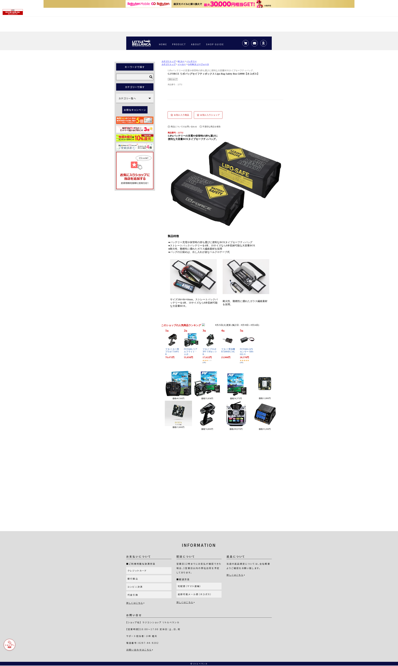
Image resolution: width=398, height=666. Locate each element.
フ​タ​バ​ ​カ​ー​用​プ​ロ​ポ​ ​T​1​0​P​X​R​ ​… (172, 352)
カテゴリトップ (169, 61)
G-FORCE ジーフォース (198, 64)
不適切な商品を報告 (211, 126)
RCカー (181, 61)
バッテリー (192, 61)
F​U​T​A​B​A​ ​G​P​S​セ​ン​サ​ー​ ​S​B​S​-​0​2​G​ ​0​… (247, 352)
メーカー (182, 64)
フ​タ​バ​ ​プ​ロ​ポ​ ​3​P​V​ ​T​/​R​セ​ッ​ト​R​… (210, 352)
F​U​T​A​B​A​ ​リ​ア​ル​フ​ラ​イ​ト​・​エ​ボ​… (190, 352)
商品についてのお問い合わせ (184, 126)
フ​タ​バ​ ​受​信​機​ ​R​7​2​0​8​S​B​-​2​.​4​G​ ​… (228, 352)
